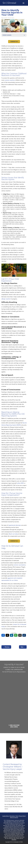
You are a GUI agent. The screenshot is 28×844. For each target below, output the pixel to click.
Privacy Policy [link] (22, 816)
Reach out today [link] (13, 534)
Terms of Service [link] (14, 817)
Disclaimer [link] (12, 816)
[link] (10, 3)
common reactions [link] (10, 80)
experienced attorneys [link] (14, 525)
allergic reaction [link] (5, 299)
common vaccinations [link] (19, 565)
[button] (23, 3)
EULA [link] (17, 816)
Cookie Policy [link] (5, 816)
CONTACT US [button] (14, 41)
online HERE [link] (20, 483)
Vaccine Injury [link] (11, 17)
